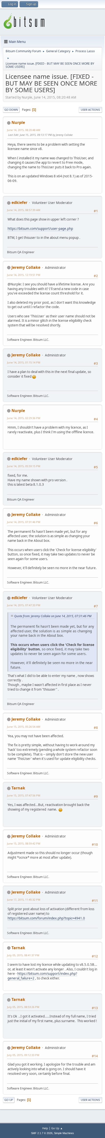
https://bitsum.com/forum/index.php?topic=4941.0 (46, 918)
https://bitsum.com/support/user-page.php (40, 228)
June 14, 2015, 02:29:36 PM (23, 418)
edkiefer (19, 202)
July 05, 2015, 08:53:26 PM (23, 1007)
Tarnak (18, 788)
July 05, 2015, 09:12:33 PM (23, 1055)
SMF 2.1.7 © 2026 (41, 1133)
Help (45, 1128)
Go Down (11, 109)
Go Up (8, 1100)
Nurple (18, 122)
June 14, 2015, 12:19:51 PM (23, 275)
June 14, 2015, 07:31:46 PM (23, 522)
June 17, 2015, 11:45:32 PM (23, 899)
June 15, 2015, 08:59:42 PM (23, 843)
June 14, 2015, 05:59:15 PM (23, 466)
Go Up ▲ (57, 1128)
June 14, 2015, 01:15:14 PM (23, 362)
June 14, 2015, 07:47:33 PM (23, 605)
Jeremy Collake (25, 267)
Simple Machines (64, 1133)
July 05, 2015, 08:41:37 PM (23, 955)
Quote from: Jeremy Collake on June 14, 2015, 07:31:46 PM (52, 616)
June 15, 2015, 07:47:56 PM (23, 795)
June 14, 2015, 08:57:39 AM (23, 210)
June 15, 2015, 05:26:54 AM (23, 726)
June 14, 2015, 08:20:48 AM (23, 130)
